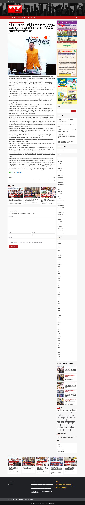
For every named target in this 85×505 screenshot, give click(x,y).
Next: (44, 179)
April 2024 (60, 223)
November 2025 (61, 179)
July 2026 (60, 161)
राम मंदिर (59, 336)
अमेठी (58, 248)
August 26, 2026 (73, 471)
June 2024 (60, 219)
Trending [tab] (70, 363)
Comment (11, 216)
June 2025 (60, 191)
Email (33, 232)
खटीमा (59, 282)
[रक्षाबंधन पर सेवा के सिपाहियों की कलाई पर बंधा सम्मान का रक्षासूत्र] (32, 192)
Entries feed (60, 446)
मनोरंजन (35, 17)
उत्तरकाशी (59, 257)
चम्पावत (59, 296)
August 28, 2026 (49, 203)
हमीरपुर (59, 352)
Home (9, 17)
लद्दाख (59, 347)
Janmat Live (11, 203)
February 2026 (61, 172)
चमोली (59, 294)
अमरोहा (59, 245)
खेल (31, 17)
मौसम (58, 331)
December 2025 (61, 177)
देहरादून (22, 22)
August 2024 (60, 214)
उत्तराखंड (13, 17)
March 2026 (60, 170)
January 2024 (60, 230)
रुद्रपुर (59, 340)
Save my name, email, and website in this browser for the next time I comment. (26, 242)
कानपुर (59, 271)
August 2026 (60, 159)
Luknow (59, 243)
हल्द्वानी (59, 356)
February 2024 (61, 228)
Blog (59, 241)
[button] (76, 17)
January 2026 (60, 175)
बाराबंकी (59, 319)
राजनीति (28, 17)
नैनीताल (59, 310)
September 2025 (61, 184)
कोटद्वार (59, 278)
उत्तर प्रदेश (23, 17)
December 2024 (61, 205)
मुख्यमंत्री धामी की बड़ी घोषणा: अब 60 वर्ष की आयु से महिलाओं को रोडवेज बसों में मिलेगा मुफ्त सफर (48, 201)
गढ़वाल (16, 22)
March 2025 (60, 198)
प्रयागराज (59, 315)
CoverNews (46, 503)
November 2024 (61, 207)
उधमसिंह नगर (60, 264)
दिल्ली (12, 196)
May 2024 (60, 221)
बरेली (58, 317)
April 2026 (60, 168)
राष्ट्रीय (19, 17)
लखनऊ (59, 345)
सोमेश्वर (59, 349)
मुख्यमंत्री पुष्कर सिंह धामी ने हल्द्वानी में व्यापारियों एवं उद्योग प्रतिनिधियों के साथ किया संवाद (15, 201)
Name (10, 232)
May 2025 (60, 193)
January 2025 (60, 203)
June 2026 (60, 163)
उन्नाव (59, 266)
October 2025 (60, 182)
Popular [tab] (64, 363)
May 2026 (60, 166)
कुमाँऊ (13, 22)
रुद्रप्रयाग (59, 343)
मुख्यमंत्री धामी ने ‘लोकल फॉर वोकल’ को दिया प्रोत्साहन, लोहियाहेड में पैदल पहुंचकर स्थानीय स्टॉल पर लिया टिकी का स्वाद (66, 136)
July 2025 (60, 189)
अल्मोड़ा (59, 252)
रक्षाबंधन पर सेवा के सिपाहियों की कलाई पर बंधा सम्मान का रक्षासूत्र (31, 200)
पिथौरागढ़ (59, 312)
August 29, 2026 (17, 203)
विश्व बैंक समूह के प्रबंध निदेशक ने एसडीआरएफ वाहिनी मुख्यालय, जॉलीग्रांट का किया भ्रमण (66, 142)
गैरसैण (19, 22)
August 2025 (60, 186)
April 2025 (60, 196)
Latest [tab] (59, 363)
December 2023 (61, 233)
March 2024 (60, 226)
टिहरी (58, 301)
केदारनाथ (59, 275)
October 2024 (60, 209)
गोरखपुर (59, 292)
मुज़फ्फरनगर (60, 326)
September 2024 (61, 212)
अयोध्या (59, 250)
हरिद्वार (59, 354)
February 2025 (61, 200)
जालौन (59, 299)
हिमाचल (59, 359)
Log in (59, 444)
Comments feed (61, 449)
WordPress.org (61, 451)
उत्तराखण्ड (14, 194)
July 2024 (60, 216)
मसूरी (18, 196)
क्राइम (59, 280)
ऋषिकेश (59, 269)
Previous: (18, 178)
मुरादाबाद (59, 329)
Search (58, 107)
